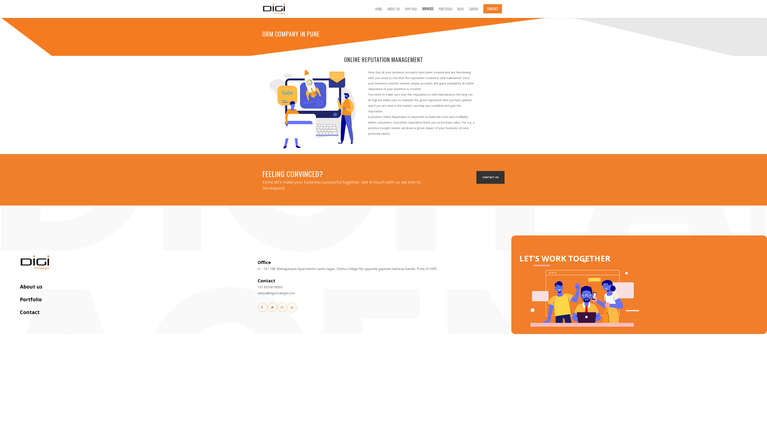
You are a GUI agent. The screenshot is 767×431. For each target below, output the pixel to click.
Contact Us (490, 177)
